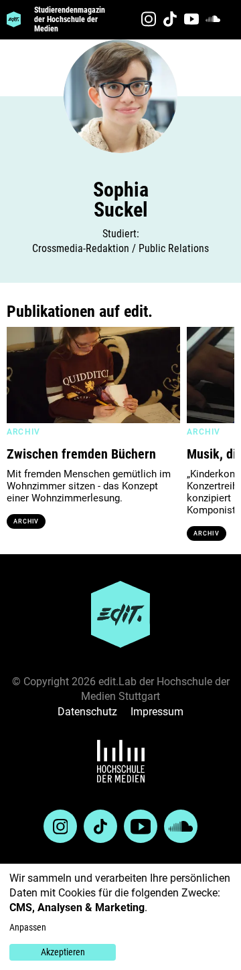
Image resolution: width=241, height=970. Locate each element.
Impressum (157, 711)
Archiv (26, 521)
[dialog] (120, 917)
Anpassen (27, 927)
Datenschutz (87, 711)
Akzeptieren (63, 952)
